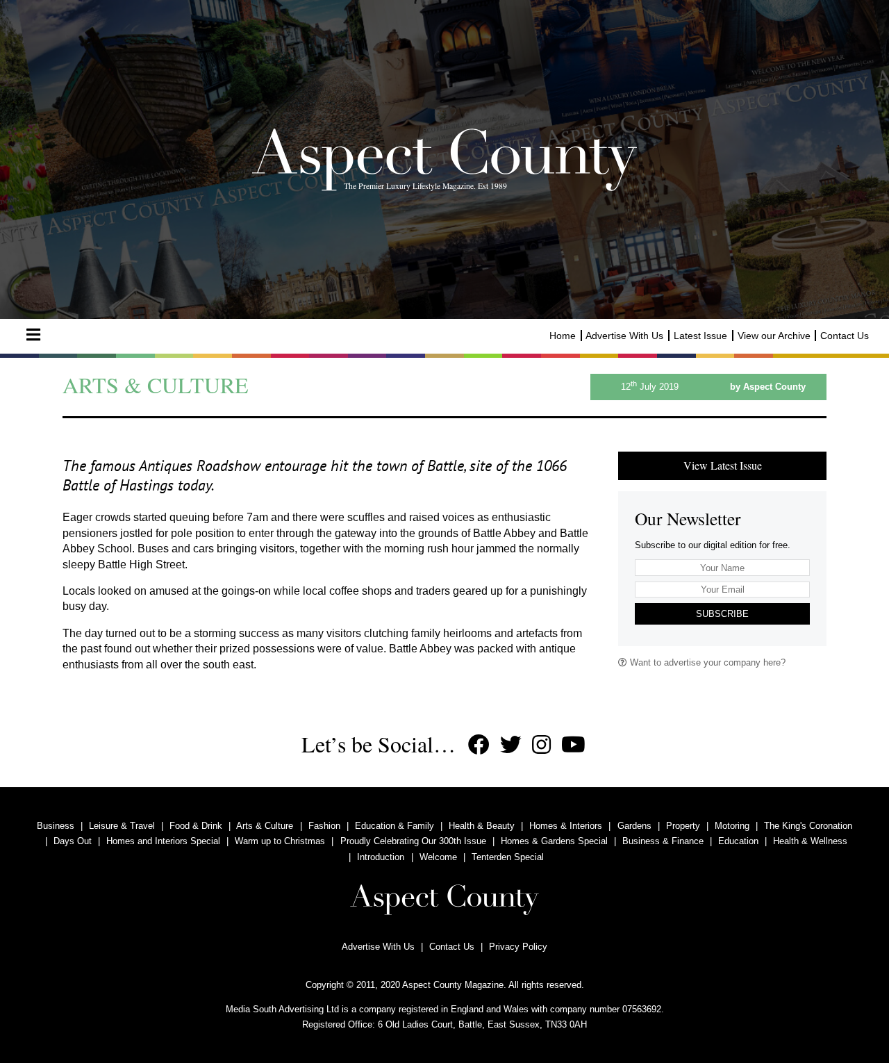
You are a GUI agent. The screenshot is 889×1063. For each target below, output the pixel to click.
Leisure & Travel (122, 826)
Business (55, 826)
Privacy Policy (518, 946)
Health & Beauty (482, 826)
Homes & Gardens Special (554, 841)
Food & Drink (195, 826)
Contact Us (844, 335)
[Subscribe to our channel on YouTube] (573, 745)
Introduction (380, 857)
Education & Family (394, 826)
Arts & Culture (264, 826)
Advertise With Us (624, 335)
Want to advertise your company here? (706, 662)
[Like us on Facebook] (479, 745)
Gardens (634, 826)
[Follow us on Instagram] (541, 745)
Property (683, 826)
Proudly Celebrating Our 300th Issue (413, 841)
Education (738, 841)
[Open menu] (33, 335)
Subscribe (722, 614)
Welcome (438, 857)
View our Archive (774, 335)
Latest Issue (700, 335)
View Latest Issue (722, 465)
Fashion (324, 826)
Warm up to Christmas (280, 841)
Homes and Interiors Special (163, 841)
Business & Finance (663, 841)
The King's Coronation (808, 826)
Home (562, 335)
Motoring (732, 826)
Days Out (72, 841)
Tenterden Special (508, 857)
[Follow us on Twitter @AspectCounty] (511, 745)
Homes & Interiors (565, 826)
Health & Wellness (810, 841)
